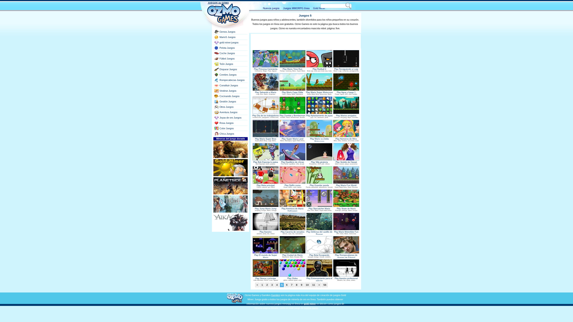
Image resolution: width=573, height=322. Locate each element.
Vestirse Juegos (228, 91)
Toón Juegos (226, 64)
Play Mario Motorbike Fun (346, 232)
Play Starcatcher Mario (319, 209)
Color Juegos (227, 128)
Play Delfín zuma (293, 185)
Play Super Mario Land (292, 139)
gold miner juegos (229, 42)
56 (324, 284)
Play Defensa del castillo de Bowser (319, 233)
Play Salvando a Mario (265, 92)
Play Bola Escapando (319, 255)
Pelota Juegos (227, 48)
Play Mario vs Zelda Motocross (319, 140)
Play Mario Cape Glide (292, 92)
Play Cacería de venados (292, 232)
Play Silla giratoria (319, 162)
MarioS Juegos (227, 37)
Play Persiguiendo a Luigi (346, 69)
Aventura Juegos (228, 112)
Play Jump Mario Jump (266, 209)
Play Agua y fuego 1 (346, 92)
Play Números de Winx (346, 139)
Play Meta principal (266, 185)
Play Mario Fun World (346, 185)
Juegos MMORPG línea (296, 8)
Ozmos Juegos (227, 32)
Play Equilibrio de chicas (292, 162)
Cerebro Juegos (228, 74)
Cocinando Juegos (229, 96)
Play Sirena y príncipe (265, 278)
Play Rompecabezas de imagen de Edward (346, 256)
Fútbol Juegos (227, 58)
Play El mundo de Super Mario (265, 256)
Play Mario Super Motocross (319, 92)
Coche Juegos (227, 53)
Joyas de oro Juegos (230, 117)
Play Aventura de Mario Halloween (293, 210)
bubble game (311, 308)
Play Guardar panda (319, 185)
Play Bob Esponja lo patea (265, 162)
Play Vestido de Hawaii (346, 162)
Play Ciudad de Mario (292, 255)
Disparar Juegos (228, 69)
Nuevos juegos (271, 8)
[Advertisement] (305, 41)
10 (307, 284)
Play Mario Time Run (292, 69)
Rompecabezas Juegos (232, 80)
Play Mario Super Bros (265, 139)
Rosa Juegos (227, 123)
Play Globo (292, 278)
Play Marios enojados (346, 115)
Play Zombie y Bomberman (292, 115)
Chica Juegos (227, 134)
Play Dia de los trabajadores (265, 115)
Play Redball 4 (319, 69)
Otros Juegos (227, 107)
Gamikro (275, 295)
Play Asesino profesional (346, 278)
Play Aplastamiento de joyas (319, 115)
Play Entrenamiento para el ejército (319, 279)
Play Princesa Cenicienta (265, 69)
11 (313, 284)
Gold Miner (319, 8)
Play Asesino (266, 232)
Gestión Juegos (228, 101)
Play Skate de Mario (346, 209)
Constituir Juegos (229, 85)
